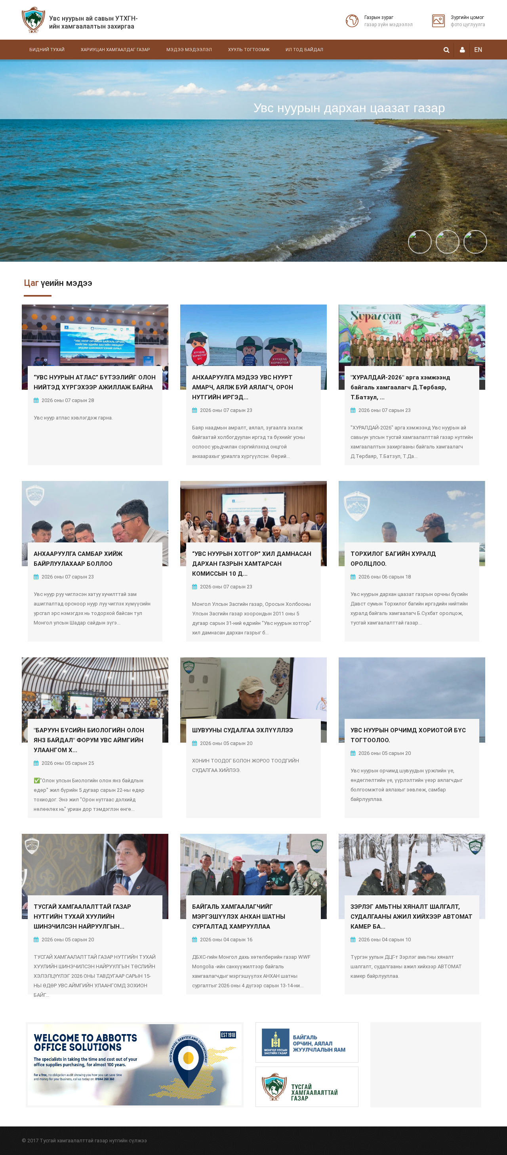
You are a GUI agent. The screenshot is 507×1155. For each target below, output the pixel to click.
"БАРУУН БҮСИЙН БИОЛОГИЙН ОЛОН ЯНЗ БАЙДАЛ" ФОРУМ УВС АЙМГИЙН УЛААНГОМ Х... (89, 740)
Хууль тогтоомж (248, 49)
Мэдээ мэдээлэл (189, 49)
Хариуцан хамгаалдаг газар (115, 49)
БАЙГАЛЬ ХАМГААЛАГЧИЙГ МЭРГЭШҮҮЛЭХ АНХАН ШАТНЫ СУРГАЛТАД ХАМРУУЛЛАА (238, 916)
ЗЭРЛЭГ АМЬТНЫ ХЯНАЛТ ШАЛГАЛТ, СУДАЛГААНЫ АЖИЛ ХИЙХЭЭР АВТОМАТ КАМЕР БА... (412, 916)
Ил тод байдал (304, 49)
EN (478, 50)
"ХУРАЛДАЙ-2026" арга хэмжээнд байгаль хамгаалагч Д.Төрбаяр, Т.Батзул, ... (400, 387)
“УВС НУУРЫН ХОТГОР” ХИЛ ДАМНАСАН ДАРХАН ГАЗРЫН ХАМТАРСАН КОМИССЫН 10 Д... (251, 563)
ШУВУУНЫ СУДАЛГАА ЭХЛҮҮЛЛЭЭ (242, 730)
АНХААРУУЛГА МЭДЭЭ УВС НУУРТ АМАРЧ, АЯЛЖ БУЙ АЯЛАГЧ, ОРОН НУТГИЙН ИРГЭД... (242, 387)
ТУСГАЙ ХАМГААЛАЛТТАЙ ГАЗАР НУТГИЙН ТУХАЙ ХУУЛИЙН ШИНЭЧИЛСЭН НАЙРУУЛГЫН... (82, 916)
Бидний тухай (47, 49)
